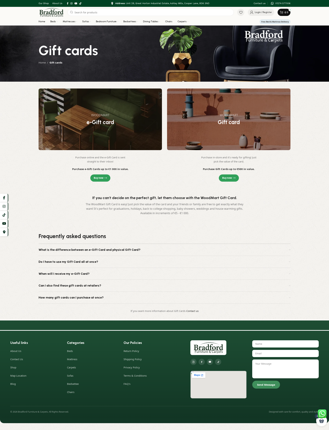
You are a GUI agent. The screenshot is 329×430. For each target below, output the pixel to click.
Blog (13, 383)
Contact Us (16, 359)
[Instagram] (193, 362)
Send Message (266, 384)
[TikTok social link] (80, 3)
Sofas (70, 375)
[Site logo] (51, 12)
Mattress (72, 359)
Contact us (192, 311)
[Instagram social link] (71, 3)
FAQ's (127, 383)
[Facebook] (202, 362)
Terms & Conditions (135, 375)
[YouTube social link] (76, 3)
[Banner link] (100, 119)
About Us (15, 351)
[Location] (4, 232)
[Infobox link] (160, 3)
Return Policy (131, 351)
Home (42, 62)
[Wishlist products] (240, 12)
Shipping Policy (133, 359)
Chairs (70, 392)
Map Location (18, 375)
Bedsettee (73, 383)
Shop (13, 367)
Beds (70, 351)
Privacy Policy (132, 367)
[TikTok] (218, 362)
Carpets (71, 367)
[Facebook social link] (67, 3)
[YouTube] (210, 362)
